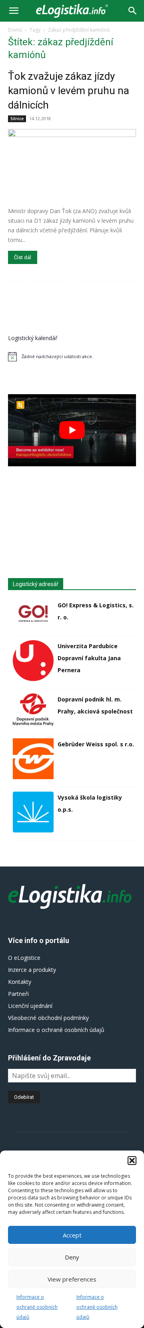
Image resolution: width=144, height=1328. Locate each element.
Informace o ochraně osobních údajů (37, 1307)
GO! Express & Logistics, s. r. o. (96, 611)
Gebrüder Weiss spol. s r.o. (96, 744)
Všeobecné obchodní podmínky (48, 1018)
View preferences (72, 1279)
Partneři (18, 994)
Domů (15, 29)
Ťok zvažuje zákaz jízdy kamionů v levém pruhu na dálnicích (68, 90)
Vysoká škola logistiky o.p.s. (90, 803)
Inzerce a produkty (32, 969)
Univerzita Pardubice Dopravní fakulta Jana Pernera (89, 658)
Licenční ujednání (30, 1006)
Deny (72, 1257)
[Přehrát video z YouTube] (72, 430)
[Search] (133, 11)
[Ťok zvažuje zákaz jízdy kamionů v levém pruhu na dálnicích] (72, 165)
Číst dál (22, 257)
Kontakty (19, 981)
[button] (132, 1161)
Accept (72, 1235)
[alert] (72, 356)
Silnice (17, 118)
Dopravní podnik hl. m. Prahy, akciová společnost (95, 705)
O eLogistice (24, 957)
